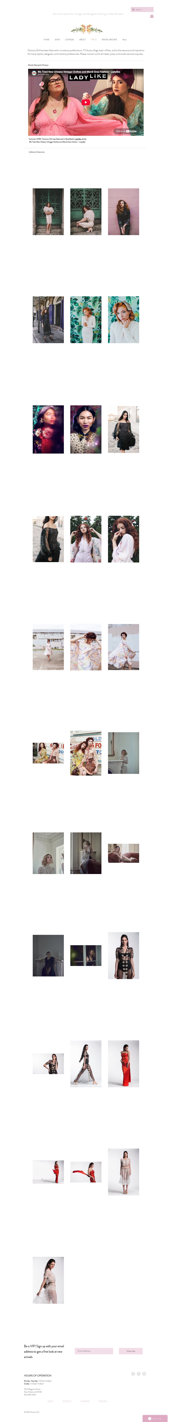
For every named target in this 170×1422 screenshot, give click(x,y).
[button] (152, 16)
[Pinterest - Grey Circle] (139, 1374)
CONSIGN (85, 1401)
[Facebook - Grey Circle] (133, 1374)
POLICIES (103, 1401)
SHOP (50, 1401)
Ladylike (78, 138)
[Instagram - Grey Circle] (144, 1374)
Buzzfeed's (70, 138)
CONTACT (67, 1401)
